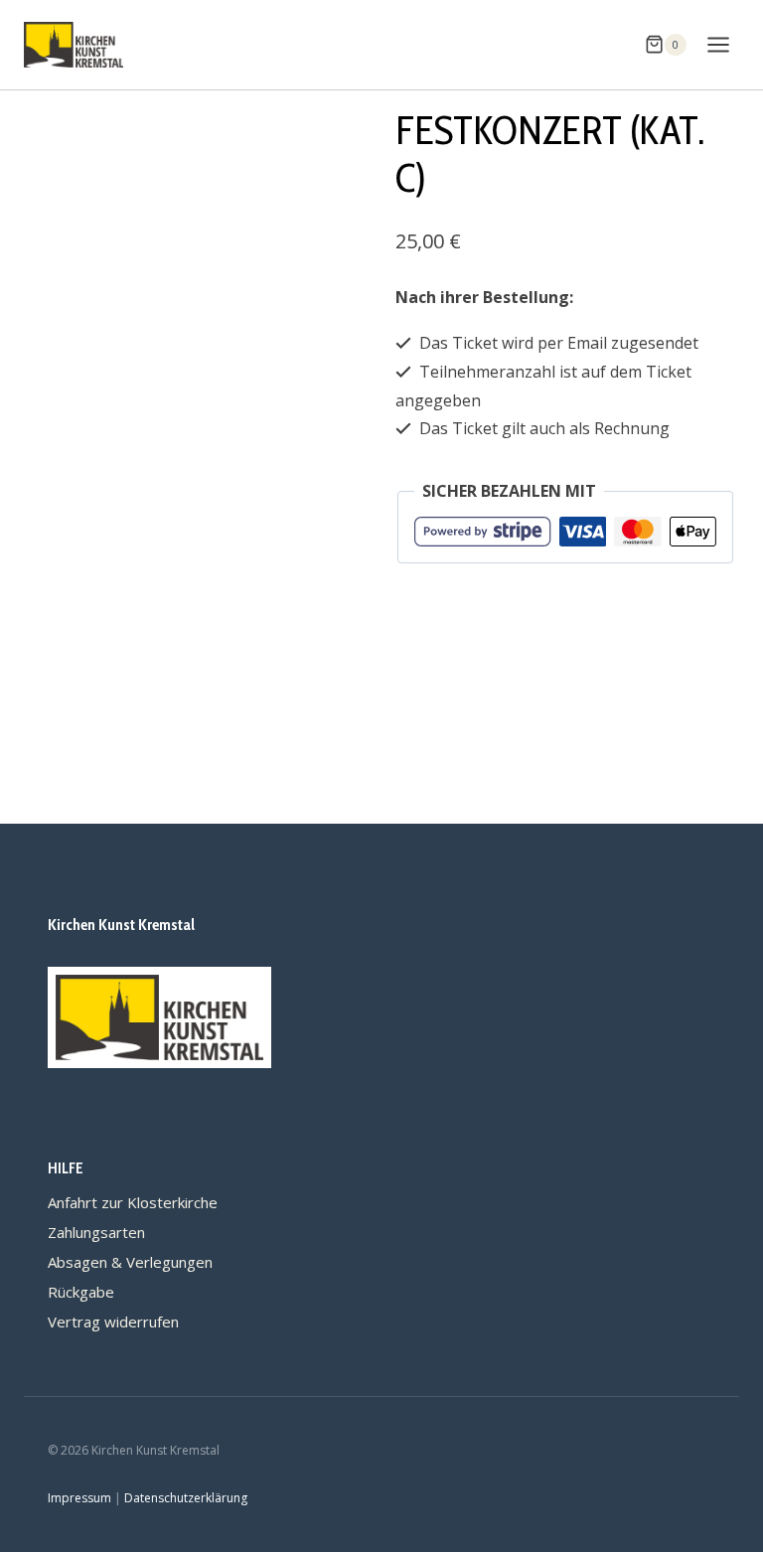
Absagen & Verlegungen (130, 1262)
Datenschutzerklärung (185, 1497)
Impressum (79, 1497)
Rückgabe (81, 1292)
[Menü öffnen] (717, 44)
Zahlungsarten (96, 1232)
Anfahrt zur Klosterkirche (133, 1202)
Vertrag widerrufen (113, 1321)
